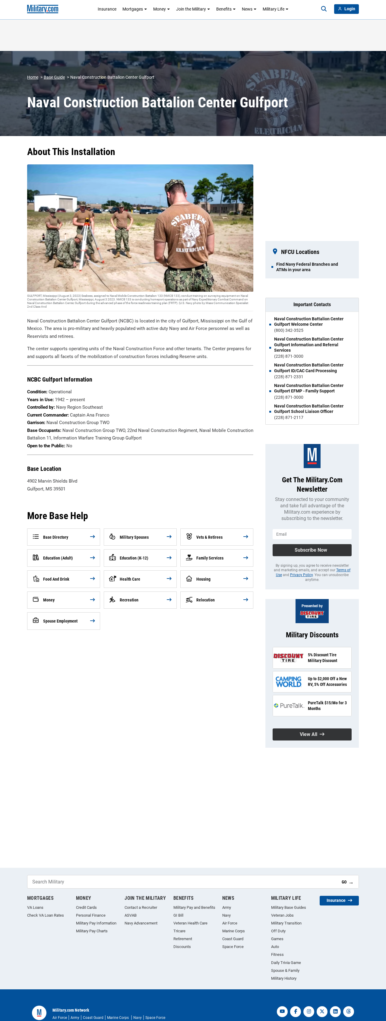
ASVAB (131, 915)
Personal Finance (91, 915)
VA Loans (35, 907)
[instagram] (308, 1011)
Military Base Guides (288, 907)
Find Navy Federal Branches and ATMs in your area (307, 267)
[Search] (324, 9)
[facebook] (295, 1011)
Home (32, 77)
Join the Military (191, 9)
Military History (283, 978)
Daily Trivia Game (286, 962)
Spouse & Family (285, 970)
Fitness (277, 954)
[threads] (348, 1011)
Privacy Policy (301, 575)
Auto (275, 946)
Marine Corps (233, 931)
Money (159, 9)
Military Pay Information (96, 923)
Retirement (182, 939)
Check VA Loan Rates (45, 915)
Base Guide (54, 77)
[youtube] (282, 1011)
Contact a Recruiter (141, 907)
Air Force (229, 923)
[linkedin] (335, 1011)
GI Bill (178, 915)
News (247, 9)
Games (277, 939)
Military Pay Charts (92, 931)
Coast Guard (232, 939)
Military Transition (286, 923)
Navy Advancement (141, 923)
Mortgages (132, 9)
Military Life (273, 9)
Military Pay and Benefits (194, 907)
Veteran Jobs (282, 915)
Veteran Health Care (190, 923)
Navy (226, 915)
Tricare (179, 931)
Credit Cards (86, 907)
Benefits (224, 9)
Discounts (182, 946)
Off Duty (278, 931)
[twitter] (322, 1011)
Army (226, 907)
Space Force (233, 946)
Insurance (107, 9)
